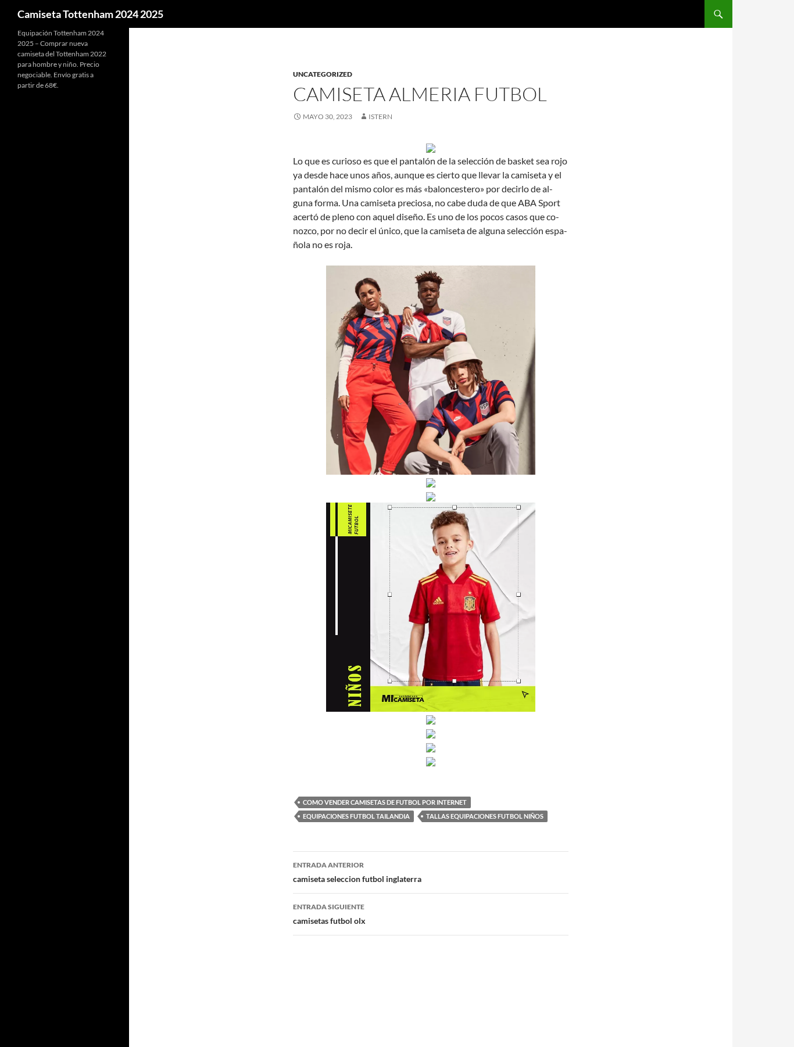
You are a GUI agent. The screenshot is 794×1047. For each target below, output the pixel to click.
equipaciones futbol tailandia (356, 816)
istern (380, 116)
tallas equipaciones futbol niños (484, 816)
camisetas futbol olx (329, 914)
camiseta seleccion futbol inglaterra (357, 872)
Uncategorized (322, 74)
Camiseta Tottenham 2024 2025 (90, 14)
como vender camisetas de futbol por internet (385, 802)
